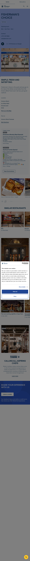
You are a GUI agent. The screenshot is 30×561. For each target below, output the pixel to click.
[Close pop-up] (26, 265)
